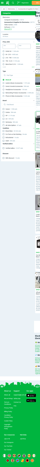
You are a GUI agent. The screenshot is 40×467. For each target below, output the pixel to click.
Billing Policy (8, 411)
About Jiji (7, 395)
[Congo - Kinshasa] (17, 460)
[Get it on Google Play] (31, 401)
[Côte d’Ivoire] (34, 455)
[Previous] (34, 325)
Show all (8, 79)
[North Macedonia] (32, 460)
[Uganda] (14, 455)
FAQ (15, 406)
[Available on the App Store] (31, 395)
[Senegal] (29, 455)
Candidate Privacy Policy (8, 416)
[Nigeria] (4, 455)
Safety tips (17, 398)
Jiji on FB (7, 439)
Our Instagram (8, 442)
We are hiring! (8, 398)
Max (20, 45)
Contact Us (17, 402)
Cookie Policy (8, 421)
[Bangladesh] (7, 460)
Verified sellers (14, 148)
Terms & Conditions (7, 403)
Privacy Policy (8, 408)
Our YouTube (8, 446)
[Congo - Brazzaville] (22, 460)
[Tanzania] (19, 455)
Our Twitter (7, 450)
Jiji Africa (23, 439)
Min (5, 45)
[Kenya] (9, 455)
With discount (13, 158)
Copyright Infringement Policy (8, 426)
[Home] (8, 3)
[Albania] (27, 460)
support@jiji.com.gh (20, 395)
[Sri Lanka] (12, 460)
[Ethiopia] (24, 455)
